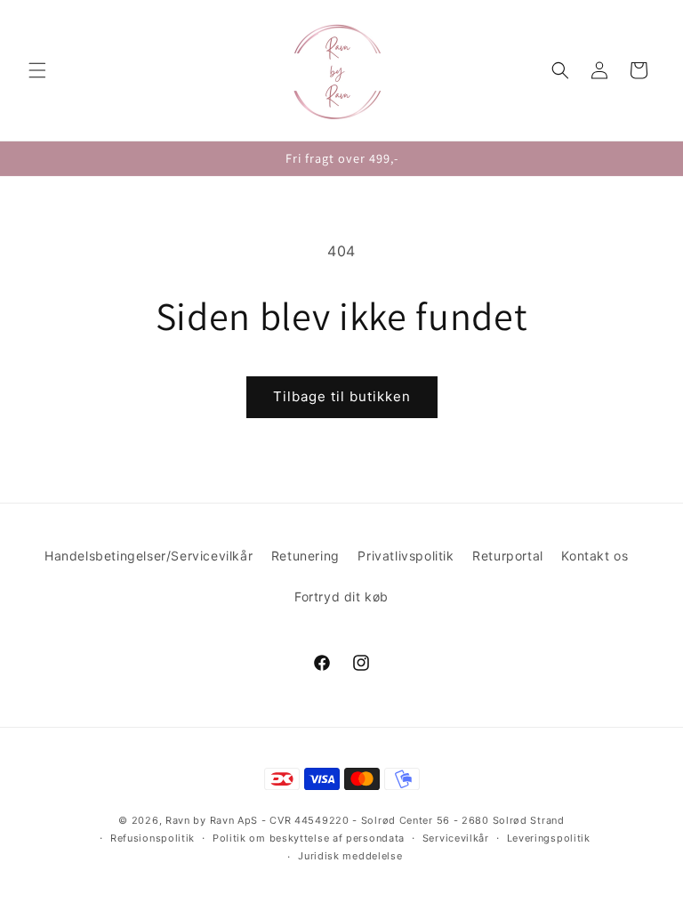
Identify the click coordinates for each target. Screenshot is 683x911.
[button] (37, 70)
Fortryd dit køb (341, 596)
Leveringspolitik (549, 838)
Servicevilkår (455, 838)
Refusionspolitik (152, 838)
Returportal (507, 555)
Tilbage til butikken (342, 396)
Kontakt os (594, 555)
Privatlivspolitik (406, 555)
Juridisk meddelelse (350, 856)
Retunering (305, 555)
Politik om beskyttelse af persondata (309, 838)
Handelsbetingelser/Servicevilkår (148, 555)
